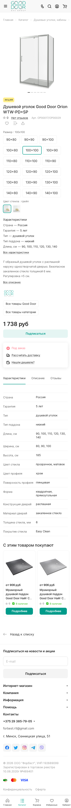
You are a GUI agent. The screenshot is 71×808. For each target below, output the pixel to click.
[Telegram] (33, 748)
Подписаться (35, 674)
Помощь (10, 707)
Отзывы (55, 378)
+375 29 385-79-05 (17, 721)
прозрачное (17, 209)
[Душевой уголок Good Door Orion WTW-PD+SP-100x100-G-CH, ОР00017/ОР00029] (36, 61)
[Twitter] (16, 748)
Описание (38, 378)
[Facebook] (7, 748)
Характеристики (14, 378)
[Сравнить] (15, 123)
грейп (7, 209)
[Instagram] (24, 748)
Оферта (40, 789)
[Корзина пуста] (65, 6)
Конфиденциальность (17, 789)
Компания (11, 693)
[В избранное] (7, 123)
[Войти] (57, 6)
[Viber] (42, 748)
